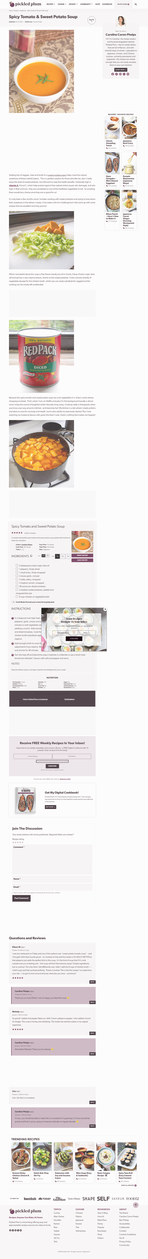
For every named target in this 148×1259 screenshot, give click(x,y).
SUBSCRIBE (74, 638)
